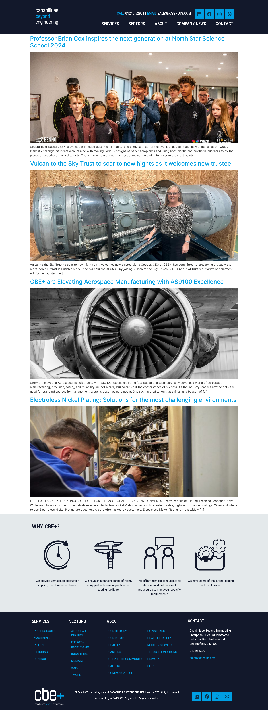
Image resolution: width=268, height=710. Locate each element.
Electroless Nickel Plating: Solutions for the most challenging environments (133, 399)
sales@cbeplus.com (202, 658)
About (161, 23)
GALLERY (114, 666)
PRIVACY (153, 659)
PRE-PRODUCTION (46, 631)
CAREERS (114, 652)
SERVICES (40, 621)
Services (110, 23)
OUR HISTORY (117, 631)
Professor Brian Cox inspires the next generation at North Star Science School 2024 (127, 42)
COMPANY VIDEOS (120, 673)
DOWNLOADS (156, 631)
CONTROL (40, 659)
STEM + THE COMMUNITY (125, 659)
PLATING (39, 645)
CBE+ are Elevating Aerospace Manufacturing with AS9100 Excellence (127, 281)
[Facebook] (209, 14)
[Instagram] (219, 14)
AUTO (74, 667)
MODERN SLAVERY (159, 645)
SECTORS (77, 621)
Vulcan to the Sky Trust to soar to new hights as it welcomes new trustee (130, 163)
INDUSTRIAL (79, 654)
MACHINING (42, 638)
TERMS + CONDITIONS (162, 652)
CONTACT (196, 621)
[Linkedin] (199, 14)
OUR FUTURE (116, 638)
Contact (224, 23)
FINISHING (41, 652)
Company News (191, 23)
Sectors (137, 23)
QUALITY (114, 645)
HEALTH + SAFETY (159, 638)
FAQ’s (151, 666)
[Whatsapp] (229, 14)
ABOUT (113, 621)
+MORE (76, 675)
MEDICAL (77, 661)
